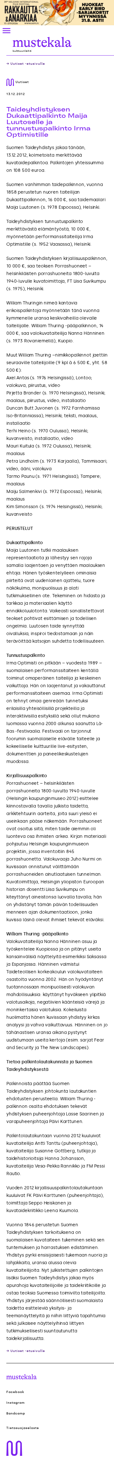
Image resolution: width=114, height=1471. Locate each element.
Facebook (15, 1392)
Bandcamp (15, 1413)
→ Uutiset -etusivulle (25, 64)
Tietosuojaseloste (22, 1428)
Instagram (15, 1403)
